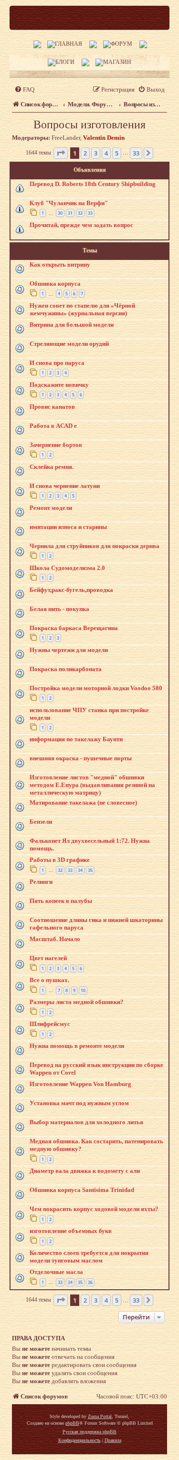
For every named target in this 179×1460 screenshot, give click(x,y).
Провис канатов (52, 406)
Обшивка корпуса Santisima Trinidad (82, 1189)
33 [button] (136, 153)
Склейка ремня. (52, 466)
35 (90, 870)
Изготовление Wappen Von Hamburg (80, 1083)
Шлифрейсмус (50, 1023)
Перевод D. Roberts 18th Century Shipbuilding (93, 183)
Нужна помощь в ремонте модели (77, 1045)
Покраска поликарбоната (66, 669)
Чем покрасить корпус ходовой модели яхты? (94, 1208)
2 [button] (85, 153)
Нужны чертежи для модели (69, 649)
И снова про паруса (57, 362)
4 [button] (106, 153)
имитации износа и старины (68, 526)
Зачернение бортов (56, 444)
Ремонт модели (51, 507)
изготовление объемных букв (71, 1230)
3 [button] (95, 153)
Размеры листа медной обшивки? (77, 1001)
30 (60, 213)
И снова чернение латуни (65, 485)
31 (70, 213)
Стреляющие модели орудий (69, 343)
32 (80, 213)
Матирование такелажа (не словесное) (83, 802)
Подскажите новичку (59, 384)
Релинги (41, 881)
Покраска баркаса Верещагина (74, 628)
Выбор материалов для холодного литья (86, 1122)
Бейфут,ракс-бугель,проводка (71, 589)
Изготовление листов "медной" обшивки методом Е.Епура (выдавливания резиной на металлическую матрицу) (92, 785)
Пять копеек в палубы (61, 900)
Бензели (41, 821)
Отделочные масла (56, 1271)
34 (80, 870)
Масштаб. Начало (55, 938)
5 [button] (116, 153)
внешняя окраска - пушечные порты (81, 758)
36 (90, 1282)
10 (83, 990)
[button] (60, 153)
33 (90, 213)
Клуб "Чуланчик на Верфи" (69, 203)
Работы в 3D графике (60, 859)
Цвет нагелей (48, 958)
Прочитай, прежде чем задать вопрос (81, 224)
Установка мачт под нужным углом (79, 1103)
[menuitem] (24, 89)
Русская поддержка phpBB (89, 1431)
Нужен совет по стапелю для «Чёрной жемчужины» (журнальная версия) (82, 309)
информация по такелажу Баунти (76, 739)
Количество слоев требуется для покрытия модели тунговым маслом (89, 1256)
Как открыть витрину (60, 264)
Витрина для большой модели (72, 324)
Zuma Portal (100, 1416)
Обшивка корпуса (55, 283)
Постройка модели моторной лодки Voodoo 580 (96, 688)
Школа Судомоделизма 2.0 (67, 567)
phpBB (72, 1423)
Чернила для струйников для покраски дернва (94, 545)
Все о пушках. (49, 980)
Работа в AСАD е (53, 425)
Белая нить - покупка (59, 608)
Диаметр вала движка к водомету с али (85, 1170)
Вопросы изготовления (89, 124)
